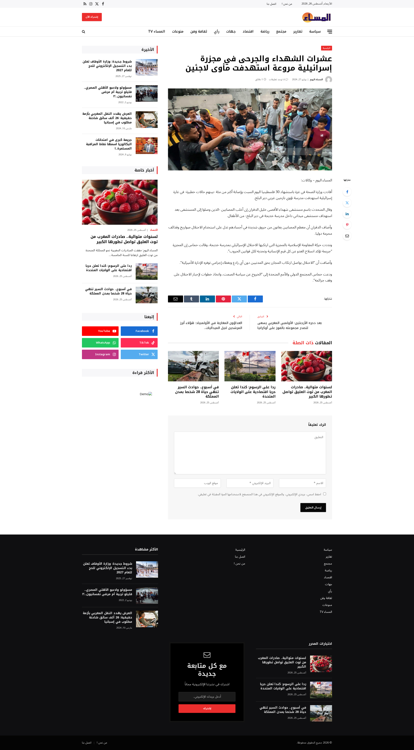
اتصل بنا (271, 4)
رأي (216, 31)
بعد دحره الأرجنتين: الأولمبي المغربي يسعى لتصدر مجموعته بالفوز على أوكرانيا (289, 325)
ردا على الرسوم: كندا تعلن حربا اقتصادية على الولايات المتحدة (253, 392)
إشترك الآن (92, 17)
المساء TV (156, 31)
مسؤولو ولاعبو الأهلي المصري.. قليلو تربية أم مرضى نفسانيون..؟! (108, 92)
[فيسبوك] (347, 191)
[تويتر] (347, 202)
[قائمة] (329, 31)
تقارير (297, 31)
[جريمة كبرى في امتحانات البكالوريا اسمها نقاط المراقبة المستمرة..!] (147, 145)
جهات (231, 31)
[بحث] (84, 31)
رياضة (264, 31)
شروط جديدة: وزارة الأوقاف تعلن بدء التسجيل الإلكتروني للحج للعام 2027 (107, 66)
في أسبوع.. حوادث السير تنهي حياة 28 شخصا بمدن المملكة (197, 392)
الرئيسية (326, 48)
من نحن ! (287, 4)
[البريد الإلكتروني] (347, 235)
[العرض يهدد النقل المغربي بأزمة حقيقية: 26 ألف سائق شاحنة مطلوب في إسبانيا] (147, 119)
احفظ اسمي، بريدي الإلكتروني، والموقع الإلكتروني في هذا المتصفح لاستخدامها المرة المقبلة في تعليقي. (259, 494)
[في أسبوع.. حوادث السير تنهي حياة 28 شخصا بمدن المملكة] (193, 366)
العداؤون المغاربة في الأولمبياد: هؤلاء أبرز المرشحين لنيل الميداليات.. (211, 325)
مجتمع (281, 31)
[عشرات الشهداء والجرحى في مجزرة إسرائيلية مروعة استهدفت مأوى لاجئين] (250, 129)
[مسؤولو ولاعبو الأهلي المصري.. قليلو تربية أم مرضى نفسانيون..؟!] (147, 93)
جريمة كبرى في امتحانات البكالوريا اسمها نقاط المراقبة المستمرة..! (109, 144)
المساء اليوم (316, 79)
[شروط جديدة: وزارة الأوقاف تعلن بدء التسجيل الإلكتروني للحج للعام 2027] (147, 67)
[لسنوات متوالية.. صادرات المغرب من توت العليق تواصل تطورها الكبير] (306, 366)
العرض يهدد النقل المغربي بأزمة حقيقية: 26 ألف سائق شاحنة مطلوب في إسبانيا (107, 118)
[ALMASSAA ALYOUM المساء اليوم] (316, 17)
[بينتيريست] (347, 224)
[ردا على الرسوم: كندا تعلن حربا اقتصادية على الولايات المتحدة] (249, 366)
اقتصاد (248, 31)
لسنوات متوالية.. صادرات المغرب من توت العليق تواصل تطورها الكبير (307, 392)
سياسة (315, 31)
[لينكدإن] (347, 213)
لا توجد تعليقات (277, 79)
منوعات (177, 31)
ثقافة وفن (198, 31)
